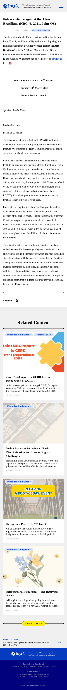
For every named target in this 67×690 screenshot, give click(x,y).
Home (5, 639)
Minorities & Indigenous (41, 30)
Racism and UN (44, 335)
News (16, 639)
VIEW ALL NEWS (33, 623)
